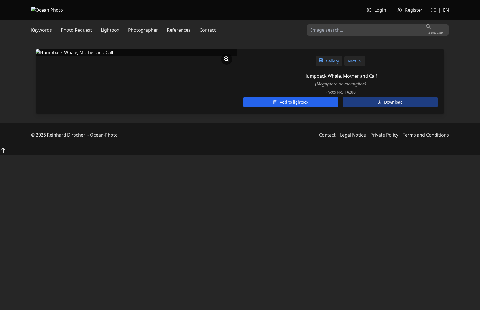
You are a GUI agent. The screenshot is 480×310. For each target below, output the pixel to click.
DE (433, 10)
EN (446, 10)
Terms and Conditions (426, 135)
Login (380, 10)
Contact (207, 30)
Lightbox (110, 30)
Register (413, 10)
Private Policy (384, 135)
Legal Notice (353, 135)
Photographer (143, 30)
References (179, 30)
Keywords (41, 30)
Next (352, 61)
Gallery (332, 61)
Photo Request (76, 30)
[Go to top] (3, 150)
